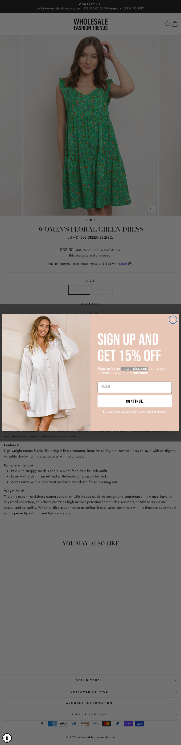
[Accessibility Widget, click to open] (7, 738)
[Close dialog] (173, 320)
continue (134, 401)
